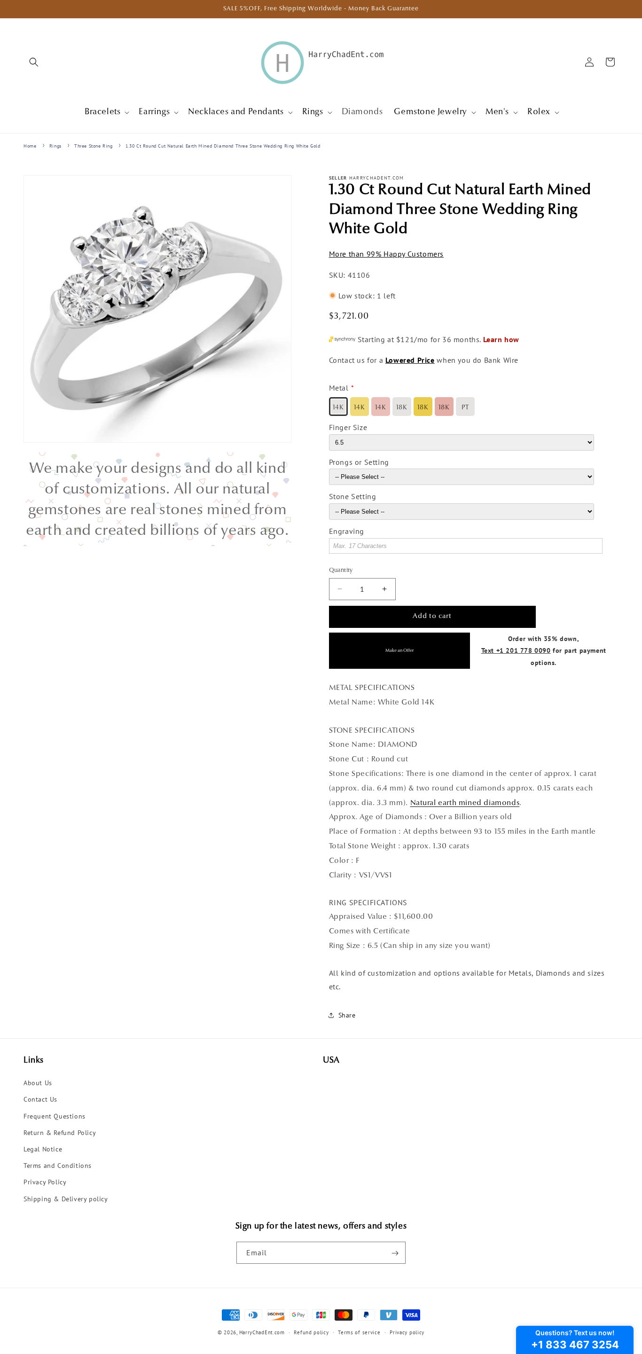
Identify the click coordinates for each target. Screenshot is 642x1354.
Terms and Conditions (57, 1166)
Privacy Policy (44, 1182)
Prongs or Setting (359, 461)
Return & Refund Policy (59, 1132)
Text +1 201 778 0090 (516, 650)
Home (29, 146)
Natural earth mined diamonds (465, 802)
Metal (339, 387)
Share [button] (347, 1015)
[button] (33, 62)
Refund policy (311, 1332)
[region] (157, 499)
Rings (55, 146)
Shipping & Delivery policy (65, 1199)
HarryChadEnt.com (262, 1332)
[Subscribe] (394, 1253)
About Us (37, 1083)
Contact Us (40, 1100)
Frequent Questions (54, 1116)
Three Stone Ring (93, 146)
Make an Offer (399, 650)
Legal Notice (42, 1149)
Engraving (346, 531)
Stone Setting (352, 496)
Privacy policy (407, 1332)
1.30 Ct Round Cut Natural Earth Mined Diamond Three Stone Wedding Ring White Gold (223, 146)
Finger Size (348, 426)
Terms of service (359, 1332)
